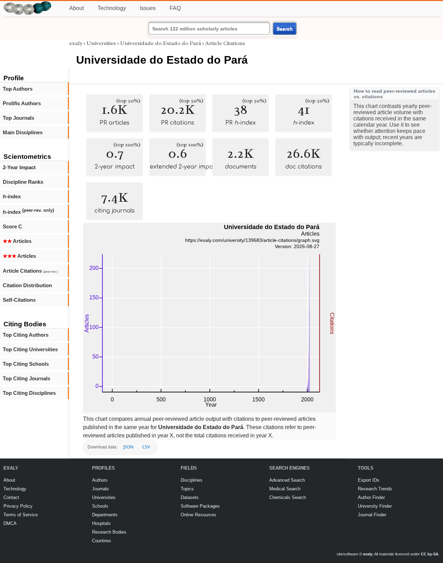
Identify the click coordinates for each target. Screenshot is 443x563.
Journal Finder (372, 514)
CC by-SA (430, 554)
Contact (11, 497)
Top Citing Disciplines (29, 393)
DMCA (10, 523)
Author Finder (371, 497)
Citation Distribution (27, 285)
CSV (146, 447)
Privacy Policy (18, 506)
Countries (101, 540)
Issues (148, 8)
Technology (112, 8)
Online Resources (198, 514)
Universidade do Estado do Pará (160, 43)
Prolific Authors (22, 103)
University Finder (375, 506)
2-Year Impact (19, 167)
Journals (100, 488)
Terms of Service (20, 514)
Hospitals (101, 523)
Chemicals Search (287, 497)
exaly (75, 43)
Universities (101, 43)
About (76, 8)
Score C (12, 226)
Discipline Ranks (23, 182)
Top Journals (18, 118)
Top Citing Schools (26, 364)
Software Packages (200, 506)
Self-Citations (19, 300)
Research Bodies (109, 532)
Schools (100, 506)
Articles (17, 241)
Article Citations (30, 271)
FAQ (175, 8)
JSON (128, 447)
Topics (187, 488)
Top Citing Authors (25, 335)
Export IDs (368, 480)
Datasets (190, 497)
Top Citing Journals (26, 378)
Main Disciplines (23, 132)
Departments (105, 514)
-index (12, 196)
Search (285, 28)
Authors (100, 480)
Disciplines (191, 480)
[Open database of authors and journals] (27, 4)
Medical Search (284, 488)
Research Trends (375, 488)
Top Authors (18, 89)
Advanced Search (287, 480)
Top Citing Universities (30, 349)
